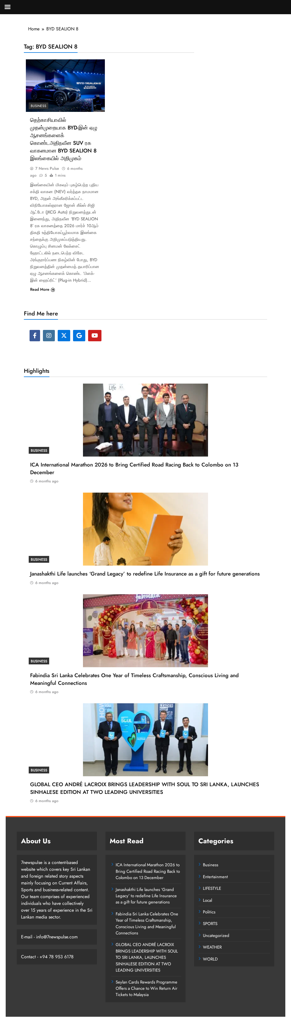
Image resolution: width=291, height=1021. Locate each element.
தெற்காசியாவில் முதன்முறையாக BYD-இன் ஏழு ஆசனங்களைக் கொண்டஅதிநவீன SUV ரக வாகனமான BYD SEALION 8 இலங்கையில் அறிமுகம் (63, 139)
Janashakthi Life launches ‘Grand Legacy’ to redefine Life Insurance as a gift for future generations (145, 574)
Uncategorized (216, 935)
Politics (209, 912)
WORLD (210, 959)
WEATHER (212, 947)
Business (38, 105)
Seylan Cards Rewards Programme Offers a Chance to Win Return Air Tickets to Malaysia (146, 988)
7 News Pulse (47, 168)
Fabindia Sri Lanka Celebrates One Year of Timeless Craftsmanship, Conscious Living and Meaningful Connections (134, 679)
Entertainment (215, 877)
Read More (39, 289)
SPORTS (210, 923)
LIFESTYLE (212, 888)
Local (207, 900)
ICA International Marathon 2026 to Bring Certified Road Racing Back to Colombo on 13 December (148, 871)
